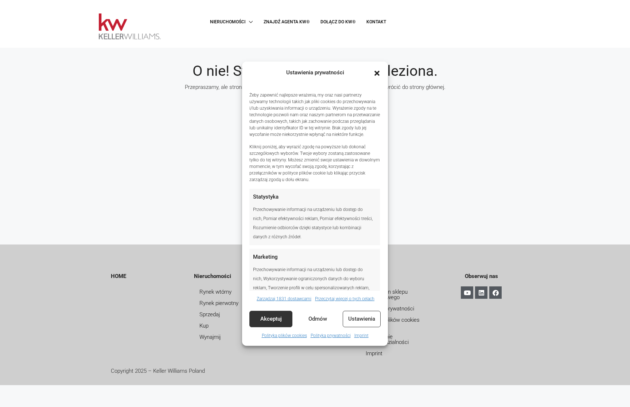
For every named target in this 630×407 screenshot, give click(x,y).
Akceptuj (271, 319)
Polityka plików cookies (284, 335)
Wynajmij (210, 337)
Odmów (317, 319)
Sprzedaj (209, 314)
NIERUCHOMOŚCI (227, 21)
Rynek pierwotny (218, 303)
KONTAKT (376, 21)
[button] (377, 72)
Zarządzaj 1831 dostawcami (284, 298)
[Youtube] (467, 292)
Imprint (361, 335)
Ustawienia (361, 319)
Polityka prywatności (331, 335)
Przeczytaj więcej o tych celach (344, 298)
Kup (204, 325)
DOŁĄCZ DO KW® (337, 21)
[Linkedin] (481, 292)
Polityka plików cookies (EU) (393, 323)
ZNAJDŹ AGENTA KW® (287, 21)
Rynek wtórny (215, 292)
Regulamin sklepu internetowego (387, 295)
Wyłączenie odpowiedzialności (387, 339)
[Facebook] (495, 292)
